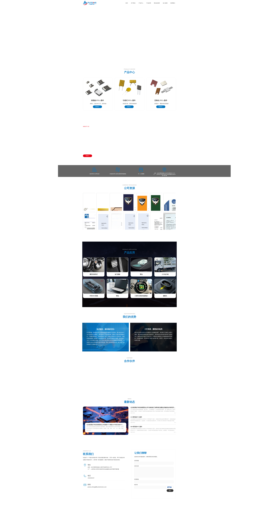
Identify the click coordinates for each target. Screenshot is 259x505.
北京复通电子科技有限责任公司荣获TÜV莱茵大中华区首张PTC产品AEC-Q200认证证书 (105, 425)
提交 (170, 490)
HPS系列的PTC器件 (136, 426)
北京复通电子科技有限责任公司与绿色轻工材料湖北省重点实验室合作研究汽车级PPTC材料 (153, 407)
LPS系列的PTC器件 (136, 417)
